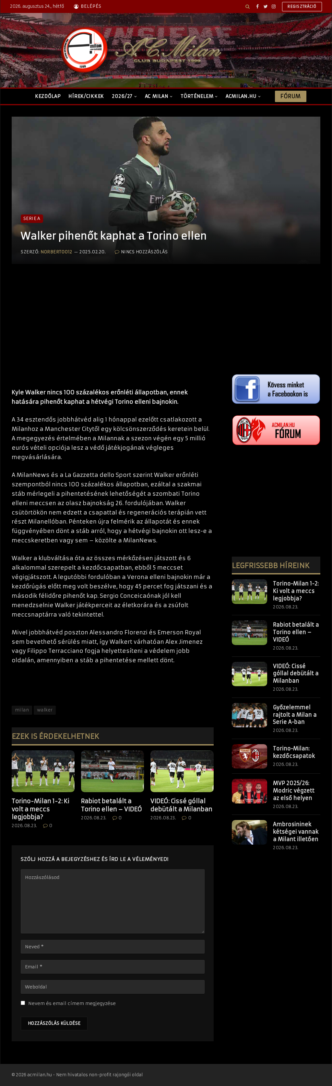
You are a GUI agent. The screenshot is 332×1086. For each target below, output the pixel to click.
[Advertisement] (113, 332)
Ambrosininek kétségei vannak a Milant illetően (295, 831)
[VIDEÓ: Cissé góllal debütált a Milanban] (181, 771)
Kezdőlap (48, 96)
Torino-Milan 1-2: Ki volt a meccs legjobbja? (40, 809)
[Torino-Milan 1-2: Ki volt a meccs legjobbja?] (43, 771)
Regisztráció (302, 6)
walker (45, 710)
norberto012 (56, 252)
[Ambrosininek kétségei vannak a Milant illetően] (249, 832)
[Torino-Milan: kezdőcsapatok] (249, 756)
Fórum (290, 96)
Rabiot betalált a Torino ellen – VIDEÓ (111, 805)
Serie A (32, 218)
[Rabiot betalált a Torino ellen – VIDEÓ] (112, 771)
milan (22, 710)
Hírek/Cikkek (86, 96)
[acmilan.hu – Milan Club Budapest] (139, 50)
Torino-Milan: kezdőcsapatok (294, 752)
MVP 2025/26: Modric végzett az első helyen (293, 790)
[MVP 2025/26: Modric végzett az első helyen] (249, 791)
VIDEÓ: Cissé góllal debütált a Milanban (181, 805)
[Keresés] (247, 6)
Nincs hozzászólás (144, 252)
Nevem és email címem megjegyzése (72, 1003)
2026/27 (122, 96)
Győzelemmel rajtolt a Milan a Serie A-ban (295, 714)
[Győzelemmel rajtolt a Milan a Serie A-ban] (249, 715)
